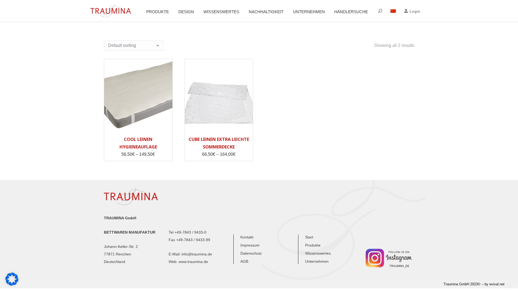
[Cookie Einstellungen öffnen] (11, 284)
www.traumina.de (193, 261)
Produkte (313, 245)
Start (309, 237)
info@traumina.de (197, 254)
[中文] (393, 11)
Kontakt (246, 237)
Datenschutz (251, 253)
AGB (244, 261)
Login (415, 11)
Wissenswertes (318, 253)
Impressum (250, 245)
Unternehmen (317, 261)
